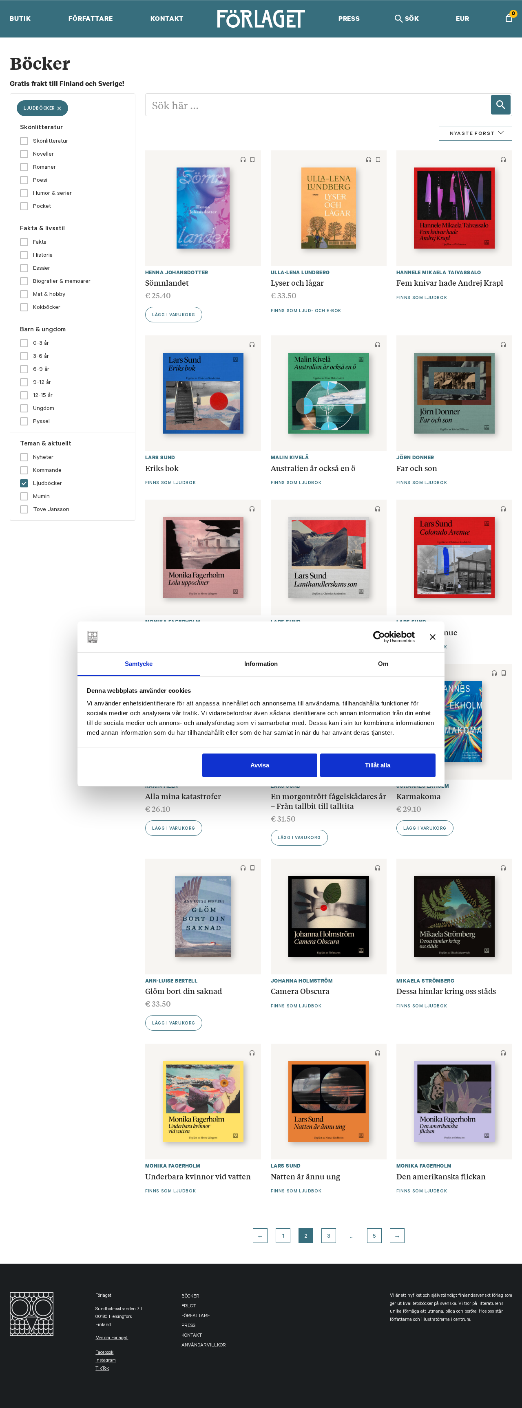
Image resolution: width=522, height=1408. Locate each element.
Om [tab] (383, 663)
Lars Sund (160, 457)
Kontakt (167, 18)
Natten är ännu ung (305, 1176)
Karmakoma (419, 796)
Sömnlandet (167, 282)
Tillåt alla (377, 765)
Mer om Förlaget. (111, 1338)
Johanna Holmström (302, 980)
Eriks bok (162, 468)
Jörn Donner (415, 457)
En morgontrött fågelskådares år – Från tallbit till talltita (328, 800)
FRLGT (188, 1306)
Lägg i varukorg (173, 315)
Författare (91, 18)
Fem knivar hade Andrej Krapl (449, 282)
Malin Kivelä (290, 457)
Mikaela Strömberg (425, 980)
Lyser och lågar (297, 282)
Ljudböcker (39, 108)
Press (349, 18)
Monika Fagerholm (173, 1165)
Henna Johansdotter (176, 272)
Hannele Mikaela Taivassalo (438, 272)
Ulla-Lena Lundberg (300, 272)
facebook (104, 1353)
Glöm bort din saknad (184, 990)
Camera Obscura (300, 990)
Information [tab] (261, 663)
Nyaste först (472, 134)
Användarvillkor (203, 1346)
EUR (462, 18)
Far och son (416, 468)
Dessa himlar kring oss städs (446, 990)
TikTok (102, 1369)
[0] (509, 19)
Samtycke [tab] (139, 663)
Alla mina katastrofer (183, 796)
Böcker (190, 1297)
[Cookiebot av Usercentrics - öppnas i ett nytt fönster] (379, 637)
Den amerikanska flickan (441, 1176)
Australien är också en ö (313, 468)
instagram (105, 1361)
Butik (20, 18)
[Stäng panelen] (433, 637)
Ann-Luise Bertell (171, 980)
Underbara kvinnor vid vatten (198, 1176)
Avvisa (259, 765)
